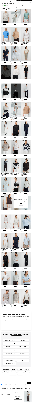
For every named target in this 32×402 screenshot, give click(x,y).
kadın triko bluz (16, 319)
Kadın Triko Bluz (19, 369)
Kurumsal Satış (9, 395)
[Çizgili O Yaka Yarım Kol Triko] (6, 128)
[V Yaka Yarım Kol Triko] (16, 34)
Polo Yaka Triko (5, 371)
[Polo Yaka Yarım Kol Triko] (26, 296)
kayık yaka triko (21, 319)
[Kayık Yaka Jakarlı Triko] (6, 16)
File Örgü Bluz (27, 371)
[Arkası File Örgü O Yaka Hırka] (26, 184)
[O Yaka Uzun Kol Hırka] (16, 278)
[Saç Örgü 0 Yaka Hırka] (6, 72)
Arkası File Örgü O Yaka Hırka (25, 192)
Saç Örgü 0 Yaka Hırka (14, 98)
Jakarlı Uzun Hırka (13, 61)
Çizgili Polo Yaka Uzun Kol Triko (25, 42)
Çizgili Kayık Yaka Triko (12, 371)
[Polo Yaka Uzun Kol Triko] (16, 296)
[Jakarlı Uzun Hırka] (16, 16)
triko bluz (11, 319)
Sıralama (24, 5)
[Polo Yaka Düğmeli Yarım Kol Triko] (16, 222)
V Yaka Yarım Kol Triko (14, 42)
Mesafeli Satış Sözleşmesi (10, 394)
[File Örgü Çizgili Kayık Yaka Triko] (6, 91)
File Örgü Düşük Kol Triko (14, 117)
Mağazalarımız (2, 395)
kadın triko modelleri (22, 316)
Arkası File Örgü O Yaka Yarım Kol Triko (5, 248)
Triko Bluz (13, 369)
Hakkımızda (2, 394)
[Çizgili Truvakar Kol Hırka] (16, 184)
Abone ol (29, 382)
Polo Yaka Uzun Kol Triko (14, 304)
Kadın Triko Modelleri (6, 369)
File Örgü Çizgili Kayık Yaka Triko (5, 98)
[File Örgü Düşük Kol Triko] (16, 109)
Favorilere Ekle (10, 23)
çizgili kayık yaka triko (7, 320)
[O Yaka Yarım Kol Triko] (26, 16)
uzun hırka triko (12, 321)
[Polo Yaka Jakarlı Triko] (16, 72)
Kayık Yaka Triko (26, 369)
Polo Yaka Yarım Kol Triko (24, 304)
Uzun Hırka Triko (20, 371)
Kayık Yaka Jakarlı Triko (24, 61)
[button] (5, 41)
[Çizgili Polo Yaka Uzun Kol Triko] (26, 34)
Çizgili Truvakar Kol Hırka (14, 192)
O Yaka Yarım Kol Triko (3, 42)
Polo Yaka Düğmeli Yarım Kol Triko (15, 229)
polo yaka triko (26, 319)
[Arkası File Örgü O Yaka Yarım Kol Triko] (6, 240)
